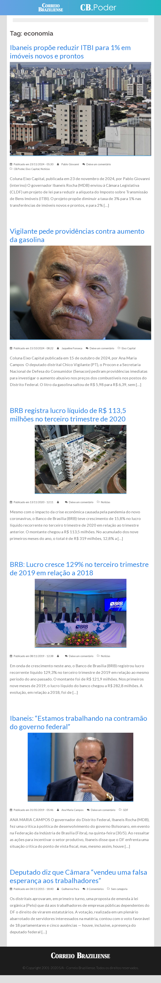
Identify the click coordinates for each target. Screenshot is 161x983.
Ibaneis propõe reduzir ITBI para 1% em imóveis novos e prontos (70, 51)
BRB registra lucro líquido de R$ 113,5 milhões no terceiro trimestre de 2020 (68, 414)
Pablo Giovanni (70, 164)
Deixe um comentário (98, 164)
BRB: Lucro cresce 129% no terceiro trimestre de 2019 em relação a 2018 (79, 568)
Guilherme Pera (70, 889)
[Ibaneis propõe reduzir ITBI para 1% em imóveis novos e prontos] (80, 109)
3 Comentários (95, 889)
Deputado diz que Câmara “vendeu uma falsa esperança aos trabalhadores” (78, 876)
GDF (125, 810)
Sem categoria (119, 889)
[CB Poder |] (96, 7)
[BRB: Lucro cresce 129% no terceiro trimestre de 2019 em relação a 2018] (80, 613)
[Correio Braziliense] (53, 7)
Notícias (45, 169)
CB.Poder (19, 169)
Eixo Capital (32, 169)
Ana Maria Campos (72, 810)
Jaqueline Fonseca (71, 348)
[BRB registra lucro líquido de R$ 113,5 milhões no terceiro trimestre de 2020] (80, 459)
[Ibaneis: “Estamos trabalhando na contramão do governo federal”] (80, 767)
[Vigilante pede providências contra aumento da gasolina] (80, 292)
